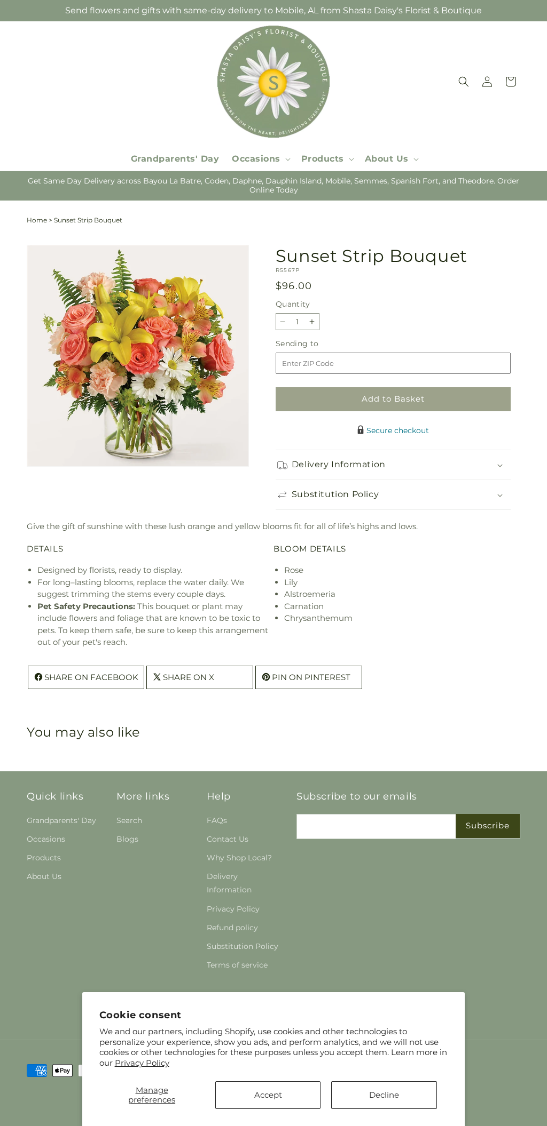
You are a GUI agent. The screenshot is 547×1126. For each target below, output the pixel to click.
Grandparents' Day (61, 820)
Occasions (46, 839)
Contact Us (227, 839)
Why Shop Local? (239, 858)
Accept (268, 1095)
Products (44, 858)
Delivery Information (229, 883)
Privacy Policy (142, 1063)
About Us (44, 876)
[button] (260, 159)
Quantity (293, 304)
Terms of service (237, 965)
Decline (384, 1095)
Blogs (127, 839)
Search (129, 820)
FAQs (217, 820)
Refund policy (232, 927)
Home (37, 220)
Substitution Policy (242, 946)
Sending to (313, 343)
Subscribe (488, 825)
